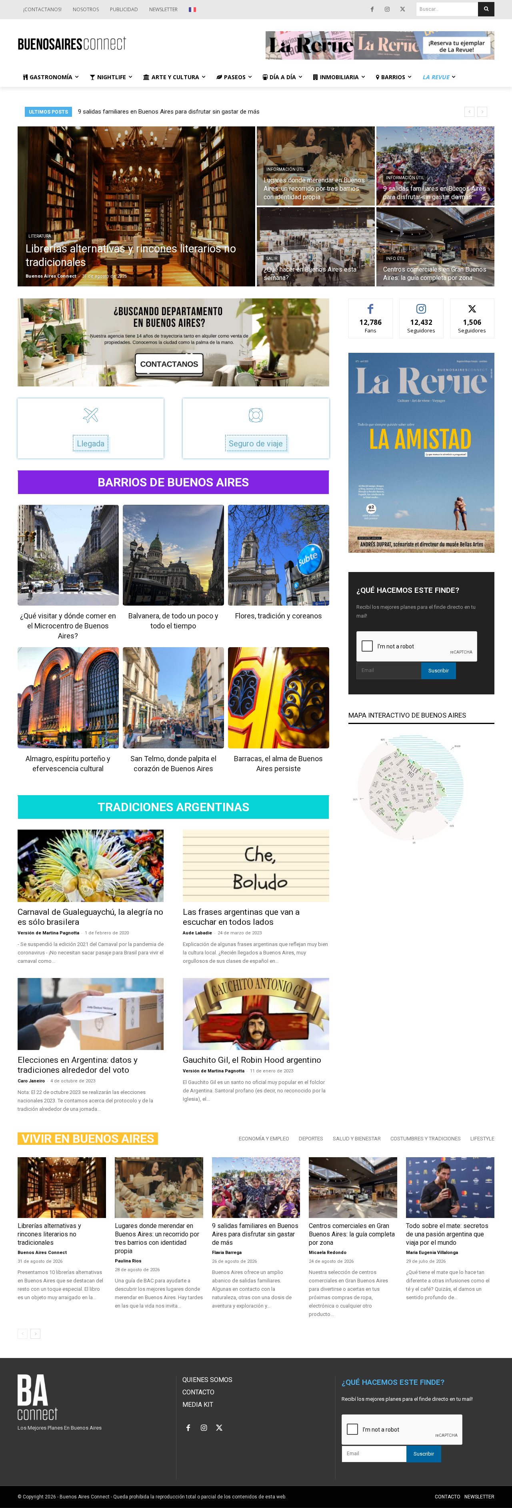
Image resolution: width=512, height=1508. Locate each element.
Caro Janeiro (31, 1081)
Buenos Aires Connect (42, 1252)
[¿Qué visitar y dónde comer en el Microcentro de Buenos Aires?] (68, 555)
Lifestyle (482, 1139)
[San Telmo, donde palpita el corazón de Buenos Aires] (173, 697)
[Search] (486, 9)
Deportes (311, 1139)
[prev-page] (23, 1334)
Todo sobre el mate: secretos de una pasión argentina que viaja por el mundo (447, 1234)
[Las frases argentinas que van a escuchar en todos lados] (256, 866)
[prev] (469, 112)
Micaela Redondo (327, 1252)
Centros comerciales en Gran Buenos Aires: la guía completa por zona (352, 1234)
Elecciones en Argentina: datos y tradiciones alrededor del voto (78, 1065)
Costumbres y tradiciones (425, 1139)
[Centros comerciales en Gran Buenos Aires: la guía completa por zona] (435, 246)
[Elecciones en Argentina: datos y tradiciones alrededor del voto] (91, 1014)
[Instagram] (387, 9)
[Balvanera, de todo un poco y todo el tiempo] (173, 555)
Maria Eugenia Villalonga (432, 1252)
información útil (285, 169)
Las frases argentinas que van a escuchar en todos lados (241, 917)
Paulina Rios (128, 1261)
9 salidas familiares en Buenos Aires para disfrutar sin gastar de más (255, 1234)
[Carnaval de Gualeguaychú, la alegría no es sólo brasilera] (91, 866)
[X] (402, 9)
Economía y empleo (264, 1139)
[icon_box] (90, 428)
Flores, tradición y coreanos (278, 616)
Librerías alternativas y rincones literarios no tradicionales (153, 111)
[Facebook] (372, 9)
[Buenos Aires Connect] (132, 43)
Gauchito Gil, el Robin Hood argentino (252, 1060)
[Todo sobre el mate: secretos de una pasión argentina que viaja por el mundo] (450, 1187)
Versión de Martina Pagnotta (48, 933)
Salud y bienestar (357, 1139)
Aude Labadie (197, 933)
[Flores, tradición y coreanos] (278, 555)
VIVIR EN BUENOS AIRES (88, 1138)
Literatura (39, 236)
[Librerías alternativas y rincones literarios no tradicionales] (136, 206)
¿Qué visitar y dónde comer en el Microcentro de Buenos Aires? (68, 626)
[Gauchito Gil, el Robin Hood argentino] (256, 1014)
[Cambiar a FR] (193, 9)
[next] (482, 112)
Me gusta (370, 305)
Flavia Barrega (227, 1252)
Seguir (421, 305)
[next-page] (35, 1334)
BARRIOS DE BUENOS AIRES (173, 482)
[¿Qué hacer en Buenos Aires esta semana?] (316, 246)
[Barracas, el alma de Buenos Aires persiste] (278, 697)
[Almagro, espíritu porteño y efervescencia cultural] (68, 697)
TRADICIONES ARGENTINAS (173, 807)
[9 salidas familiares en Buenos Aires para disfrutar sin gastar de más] (435, 166)
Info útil (395, 258)
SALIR (271, 258)
